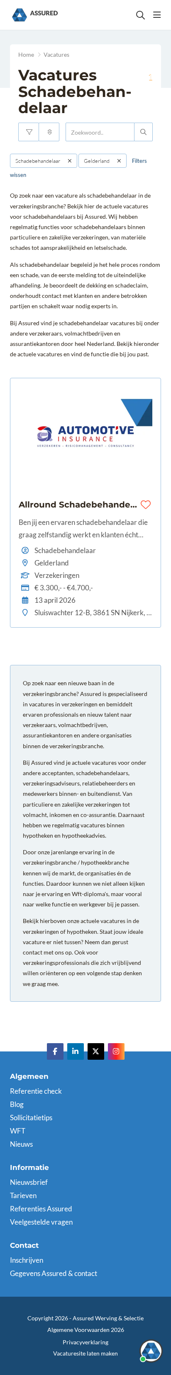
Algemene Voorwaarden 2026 (85, 1329)
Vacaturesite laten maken (85, 1353)
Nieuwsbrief (29, 1182)
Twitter (96, 1051)
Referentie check (36, 1091)
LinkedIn (75, 1051)
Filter (28, 132)
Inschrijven (26, 1260)
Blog (17, 1104)
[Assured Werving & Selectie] (35, 15)
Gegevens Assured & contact (53, 1273)
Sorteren (49, 132)
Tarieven (23, 1195)
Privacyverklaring (85, 1342)
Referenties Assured (41, 1208)
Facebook (55, 1051)
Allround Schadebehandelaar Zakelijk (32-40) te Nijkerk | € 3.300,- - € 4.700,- (78, 505)
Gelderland (97, 160)
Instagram (116, 1051)
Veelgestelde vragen (41, 1222)
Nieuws (21, 1144)
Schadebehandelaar (37, 160)
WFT (17, 1130)
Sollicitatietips (31, 1117)
